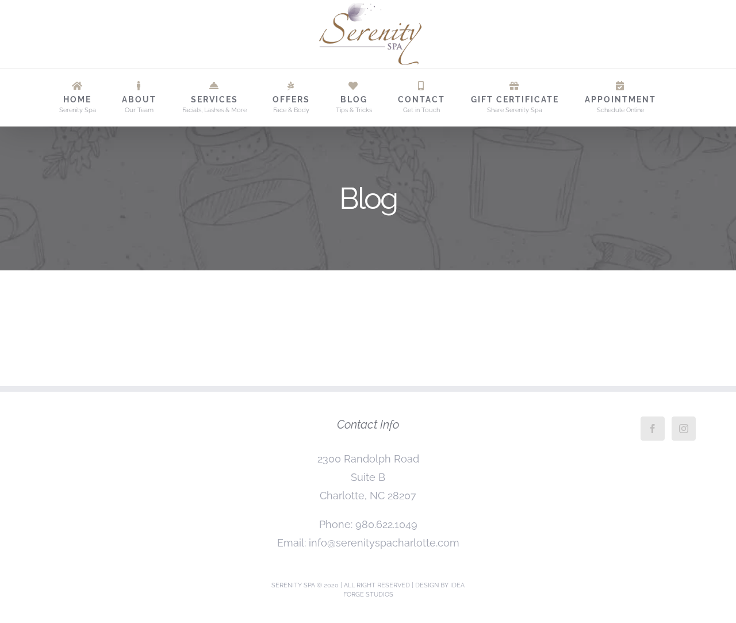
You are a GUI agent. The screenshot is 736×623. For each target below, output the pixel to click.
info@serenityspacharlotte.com (384, 543)
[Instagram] (684, 428)
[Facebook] (653, 428)
